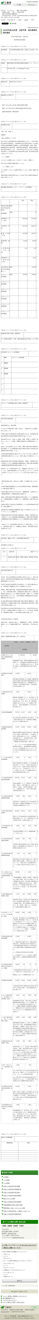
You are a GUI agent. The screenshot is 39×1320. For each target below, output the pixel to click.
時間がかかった (8, 1276)
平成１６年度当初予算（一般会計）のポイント (16, 1211)
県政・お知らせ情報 (22, 10)
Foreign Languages (32, 1)
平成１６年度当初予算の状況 (11, 1192)
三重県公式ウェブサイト (6, 3)
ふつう (6, 1256)
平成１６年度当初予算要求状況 (9, 13)
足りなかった (8, 1258)
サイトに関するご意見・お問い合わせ (13, 1302)
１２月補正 (6, 1183)
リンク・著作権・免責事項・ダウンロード (15, 1296)
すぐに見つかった (9, 1272)
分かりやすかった (9, 1263)
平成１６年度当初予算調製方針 (12, 1189)
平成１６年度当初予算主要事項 (12, 1195)
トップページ (10, 10)
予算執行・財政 (6, 12)
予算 (13, 12)
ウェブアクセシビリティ (10, 1300)
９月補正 (6, 1177)
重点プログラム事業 (9, 1198)
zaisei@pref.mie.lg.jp (18, 1237)
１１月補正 (6, 1180)
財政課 (26, 20)
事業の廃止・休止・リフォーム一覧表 (14, 1208)
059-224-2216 (12, 1233)
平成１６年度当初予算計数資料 (12, 1201)
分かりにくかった (9, 1267)
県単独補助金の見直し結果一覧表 (12, 1205)
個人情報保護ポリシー (9, 1298)
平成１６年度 (20, 12)
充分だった (7, 1254)
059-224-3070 (5, 1312)
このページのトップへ (20, 1291)
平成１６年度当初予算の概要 (11, 1186)
